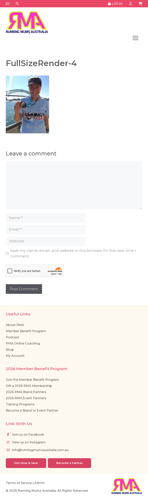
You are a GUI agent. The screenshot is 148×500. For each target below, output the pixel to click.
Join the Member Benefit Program (32, 380)
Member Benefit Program (26, 331)
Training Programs (20, 404)
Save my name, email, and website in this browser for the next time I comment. (73, 253)
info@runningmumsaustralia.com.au (40, 450)
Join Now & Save (26, 463)
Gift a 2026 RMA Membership (29, 386)
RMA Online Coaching (23, 343)
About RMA (15, 325)
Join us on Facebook (27, 434)
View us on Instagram (28, 442)
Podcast (12, 337)
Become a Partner (69, 463)
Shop (10, 349)
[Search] (17, 3)
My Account (15, 356)
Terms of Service (19, 483)
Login (117, 4)
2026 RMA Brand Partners (26, 392)
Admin (39, 483)
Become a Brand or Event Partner (32, 410)
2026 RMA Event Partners (26, 398)
